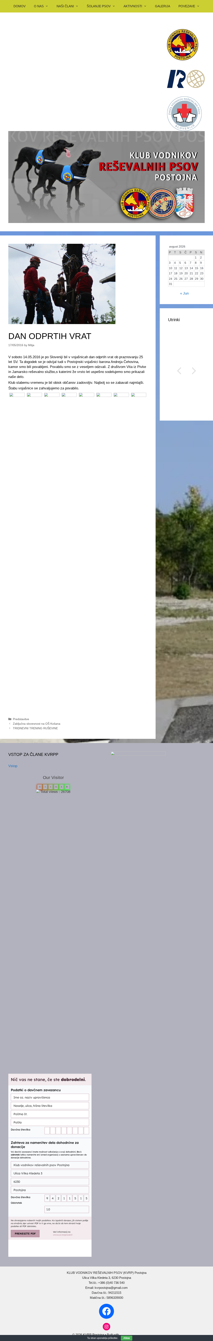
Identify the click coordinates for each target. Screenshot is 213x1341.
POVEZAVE (186, 6)
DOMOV (20, 6)
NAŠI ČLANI (65, 6)
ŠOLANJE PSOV (99, 6)
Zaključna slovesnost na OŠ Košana (36, 723)
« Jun (184, 293)
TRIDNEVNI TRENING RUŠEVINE (35, 728)
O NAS (39, 6)
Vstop (12, 766)
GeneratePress (130, 1334)
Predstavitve (21, 719)
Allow (126, 1338)
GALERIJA (162, 6)
